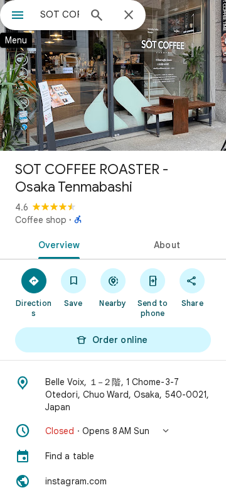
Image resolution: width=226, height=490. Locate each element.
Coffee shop (41, 220)
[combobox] (59, 14)
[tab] (57, 244)
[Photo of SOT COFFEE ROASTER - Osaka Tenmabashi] (113, 75)
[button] (113, 431)
